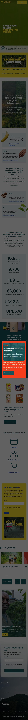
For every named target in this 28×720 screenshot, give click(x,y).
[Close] (27, 340)
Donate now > (8, 373)
